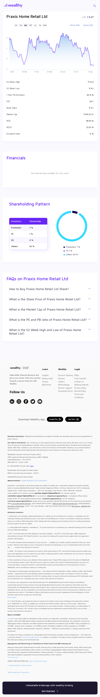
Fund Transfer (80, 378)
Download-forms (65, 391)
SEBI (30, 481)
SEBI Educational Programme (18, 672)
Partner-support (65, 388)
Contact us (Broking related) (81, 383)
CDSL (34, 481)
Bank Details (12, 597)
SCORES (40, 481)
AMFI (45, 481)
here (32, 466)
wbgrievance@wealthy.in (31, 637)
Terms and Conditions (78, 395)
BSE (26, 481)
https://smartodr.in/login (38, 661)
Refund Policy (80, 391)
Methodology (64, 385)
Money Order (47, 378)
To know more (13, 657)
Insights (45, 375)
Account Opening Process (65, 376)
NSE (22, 481)
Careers (61, 381)
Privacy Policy (80, 388)
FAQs (76, 375)
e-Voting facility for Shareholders (20, 665)
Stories (45, 381)
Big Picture (46, 385)
